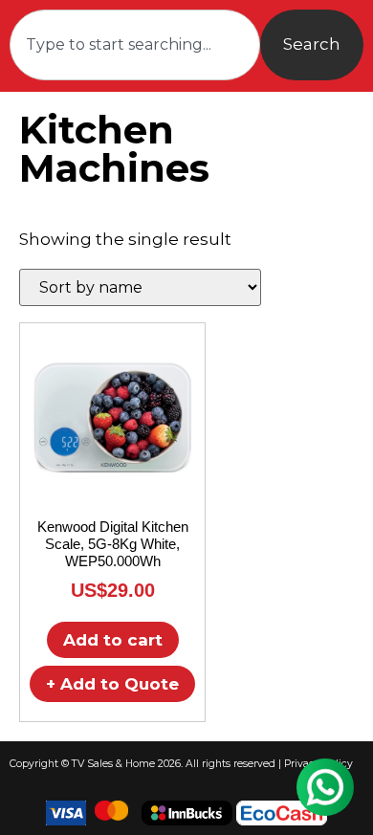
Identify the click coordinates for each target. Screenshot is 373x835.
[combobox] (135, 45)
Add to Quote (112, 683)
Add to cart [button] (113, 639)
